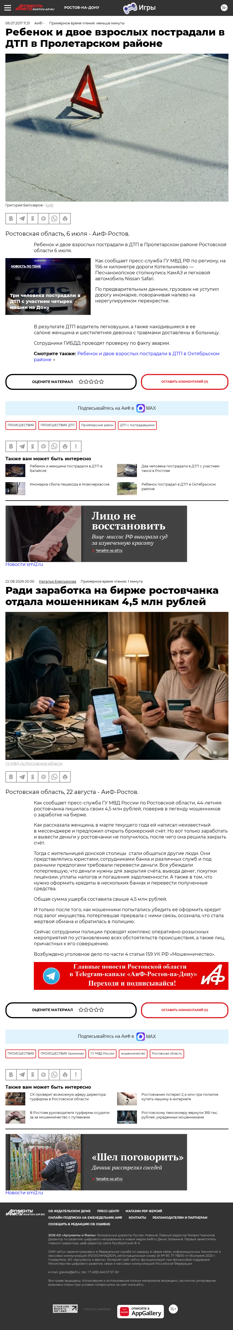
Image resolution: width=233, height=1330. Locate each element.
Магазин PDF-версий (144, 1211)
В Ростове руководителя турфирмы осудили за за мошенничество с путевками (69, 1115)
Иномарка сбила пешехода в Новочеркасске (69, 484)
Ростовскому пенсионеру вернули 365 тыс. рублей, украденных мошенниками (180, 1115)
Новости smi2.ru (24, 564)
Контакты (137, 1218)
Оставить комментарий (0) (184, 382)
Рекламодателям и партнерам (180, 1218)
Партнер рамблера (97, 1309)
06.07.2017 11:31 (17, 23)
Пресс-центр (108, 1211)
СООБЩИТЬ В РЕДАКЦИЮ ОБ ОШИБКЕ (79, 1224)
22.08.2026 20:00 (19, 581)
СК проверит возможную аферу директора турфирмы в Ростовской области (68, 1096)
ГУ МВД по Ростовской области (34, 763)
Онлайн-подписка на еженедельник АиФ (85, 1218)
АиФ (49, 205)
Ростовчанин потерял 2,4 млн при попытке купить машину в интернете (180, 1096)
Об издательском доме (69, 1211)
